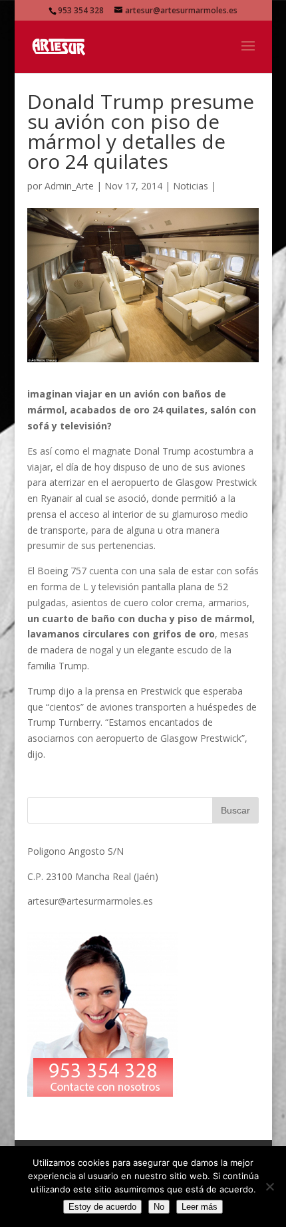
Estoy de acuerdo (102, 1207)
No (159, 1207)
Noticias (190, 185)
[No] (269, 1186)
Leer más (199, 1207)
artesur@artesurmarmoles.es (90, 901)
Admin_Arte (69, 185)
